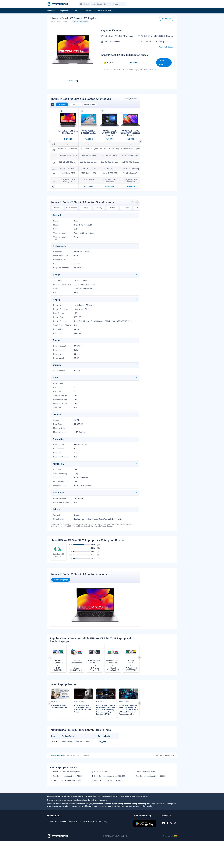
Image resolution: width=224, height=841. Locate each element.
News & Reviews (104, 11)
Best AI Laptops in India (145, 772)
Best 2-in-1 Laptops (102, 772)
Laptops (63, 11)
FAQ (105, 821)
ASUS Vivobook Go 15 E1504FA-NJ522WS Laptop (130, 133)
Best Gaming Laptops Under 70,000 (67, 776)
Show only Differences (130, 99)
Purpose (72, 821)
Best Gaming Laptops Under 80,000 (150, 776)
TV (74, 11)
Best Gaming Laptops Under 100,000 (109, 776)
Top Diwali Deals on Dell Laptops (66, 772)
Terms (98, 821)
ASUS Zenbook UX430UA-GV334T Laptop (109, 133)
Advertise (81, 821)
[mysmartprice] (57, 4)
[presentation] (132, 202)
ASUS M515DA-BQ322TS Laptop (88, 132)
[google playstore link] (145, 826)
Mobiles (50, 11)
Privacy (91, 821)
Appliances (86, 11)
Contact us (52, 821)
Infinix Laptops (60, 755)
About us (62, 821)
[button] (81, 4)
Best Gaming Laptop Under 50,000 (67, 780)
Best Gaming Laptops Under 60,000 (109, 780)
